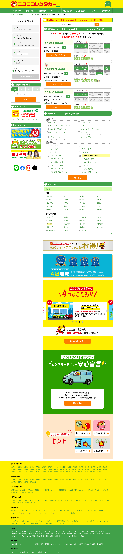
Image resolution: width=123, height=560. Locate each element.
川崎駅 (56, 479)
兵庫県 (62, 469)
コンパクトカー (86, 122)
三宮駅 (99, 479)
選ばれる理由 (68, 11)
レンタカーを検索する (25, 76)
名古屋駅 (80, 479)
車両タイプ (20, 51)
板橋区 (99, 206)
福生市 (82, 227)
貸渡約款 (75, 536)
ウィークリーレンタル (90, 155)
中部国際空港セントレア (49, 490)
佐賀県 (62, 471)
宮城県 (32, 467)
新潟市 (60, 500)
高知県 (50, 471)
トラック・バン (86, 132)
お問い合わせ (15, 536)
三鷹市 (99, 217)
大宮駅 (62, 479)
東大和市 (100, 227)
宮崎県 (86, 471)
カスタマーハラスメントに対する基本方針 (63, 544)
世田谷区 (50, 203)
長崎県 (68, 471)
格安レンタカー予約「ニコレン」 (22, 14)
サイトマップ (66, 536)
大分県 (80, 471)
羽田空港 (37, 490)
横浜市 (40, 500)
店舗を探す (17, 11)
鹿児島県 (92, 471)
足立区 (66, 209)
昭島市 (82, 220)
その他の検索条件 (21, 60)
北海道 (13, 467)
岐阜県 (20, 469)
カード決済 (54, 149)
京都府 (68, 469)
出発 (18, 27)
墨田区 (99, 196)
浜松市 (72, 500)
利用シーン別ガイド (73, 531)
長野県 (26, 469)
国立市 (66, 227)
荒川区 (82, 206)
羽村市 (66, 230)
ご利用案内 (42, 11)
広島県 (20, 471)
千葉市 (26, 500)
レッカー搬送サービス (90, 172)
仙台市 (20, 500)
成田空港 (30, 490)
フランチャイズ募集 (32, 544)
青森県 (20, 467)
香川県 (38, 471)
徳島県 (32, 471)
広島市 (13, 502)
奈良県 (87, 469)
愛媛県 (44, 471)
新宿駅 (26, 479)
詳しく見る (77, 403)
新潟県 (32, 469)
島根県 (105, 469)
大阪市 (91, 500)
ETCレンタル (86, 152)
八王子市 (50, 217)
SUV (82, 126)
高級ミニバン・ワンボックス (91, 129)
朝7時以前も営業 (88, 159)
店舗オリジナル (86, 137)
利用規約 (82, 536)
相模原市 (53, 500)
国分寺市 (50, 227)
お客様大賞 (96, 533)
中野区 (82, 203)
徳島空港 (105, 490)
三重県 (93, 469)
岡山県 (13, 471)
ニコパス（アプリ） (57, 169)
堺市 (96, 500)
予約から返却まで (60, 531)
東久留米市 (51, 230)
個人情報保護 (44, 544)
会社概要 (14, 544)
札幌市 (13, 500)
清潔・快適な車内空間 (53, 533)
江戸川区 (100, 209)
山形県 (44, 467)
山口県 (26, 471)
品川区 (66, 199)
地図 (63, 47)
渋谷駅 (38, 479)
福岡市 (27, 502)
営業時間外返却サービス (59, 172)
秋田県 (38, 467)
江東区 (49, 199)
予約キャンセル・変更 (28, 536)
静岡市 (66, 500)
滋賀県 (74, 469)
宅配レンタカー (55, 155)
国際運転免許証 (87, 169)
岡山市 (108, 500)
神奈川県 (62, 467)
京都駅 (105, 479)
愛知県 (105, 467)
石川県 (44, 469)
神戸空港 (90, 490)
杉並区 (99, 203)
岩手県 (26, 467)
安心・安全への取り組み (36, 533)
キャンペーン (55, 11)
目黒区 (82, 199)
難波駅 (93, 479)
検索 (97, 24)
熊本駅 (26, 482)
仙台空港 (23, 490)
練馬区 (49, 209)
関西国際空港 (63, 490)
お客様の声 (106, 11)
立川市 (66, 217)
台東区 (82, 196)
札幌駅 (13, 479)
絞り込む (77, 178)
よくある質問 (80, 11)
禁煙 (83, 145)
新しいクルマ (78, 533)
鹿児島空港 (22, 492)
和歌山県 (80, 469)
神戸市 (102, 500)
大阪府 (56, 469)
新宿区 (49, 196)
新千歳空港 (14, 490)
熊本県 (74, 471)
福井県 (50, 469)
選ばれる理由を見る (77, 341)
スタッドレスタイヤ (102, 521)
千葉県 (75, 467)
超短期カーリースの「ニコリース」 (49, 552)
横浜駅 (50, 479)
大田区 (99, 199)
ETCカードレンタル (39, 521)
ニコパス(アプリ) (24, 523)
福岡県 (56, 471)
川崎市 (46, 500)
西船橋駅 (68, 479)
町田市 (45, 14)
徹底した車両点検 (66, 533)
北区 (65, 206)
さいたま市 (33, 500)
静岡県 (13, 469)
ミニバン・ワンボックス (58, 129)
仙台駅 (20, 479)
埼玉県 (69, 467)
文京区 (66, 196)
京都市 (85, 500)
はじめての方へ (26, 531)
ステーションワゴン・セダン (59, 126)
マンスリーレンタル (57, 159)
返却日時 (19, 42)
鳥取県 (99, 469)
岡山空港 (98, 490)
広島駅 (13, 482)
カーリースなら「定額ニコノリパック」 (23, 552)
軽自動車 (52, 122)
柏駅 (74, 479)
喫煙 (33, 71)
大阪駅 (87, 479)
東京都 (38, 14)
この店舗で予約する (58, 55)
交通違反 (57, 536)
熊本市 (33, 502)
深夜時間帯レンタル (89, 162)
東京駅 (44, 479)
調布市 (99, 220)
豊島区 (49, 206)
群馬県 (93, 467)
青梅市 (49, 220)
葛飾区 (82, 209)
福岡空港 (14, 492)
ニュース (21, 544)
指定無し (17, 71)
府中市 (66, 220)
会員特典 (14, 533)
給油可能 (53, 152)
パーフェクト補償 (56, 165)
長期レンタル (51, 521)
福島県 (50, 467)
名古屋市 (78, 500)
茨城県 (81, 467)
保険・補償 (40, 536)
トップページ (15, 531)
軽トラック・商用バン (57, 132)
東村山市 (100, 224)
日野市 (82, 224)
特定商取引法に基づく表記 (86, 544)
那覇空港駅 (33, 482)
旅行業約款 (100, 544)
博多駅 (20, 482)
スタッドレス (86, 149)
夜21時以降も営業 (56, 162)
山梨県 (99, 467)
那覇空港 (30, 492)
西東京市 (83, 230)
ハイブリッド (55, 145)
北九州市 (20, 502)
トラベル (93, 11)
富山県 (38, 469)
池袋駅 (32, 479)
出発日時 (19, 35)
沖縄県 (99, 471)
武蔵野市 (83, 217)
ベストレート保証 (47, 531)
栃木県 (87, 467)
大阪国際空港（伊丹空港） (77, 490)
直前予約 (85, 165)
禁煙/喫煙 (14, 68)
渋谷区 (66, 203)
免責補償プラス (76, 521)
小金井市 (67, 224)
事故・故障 (49, 536)
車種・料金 (30, 11)
